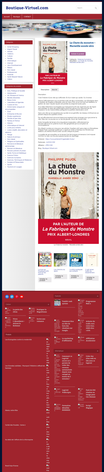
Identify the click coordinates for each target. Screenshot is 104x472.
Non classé (11, 70)
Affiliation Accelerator (90, 339)
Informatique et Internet (15, 125)
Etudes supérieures (14, 116)
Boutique (16, 17)
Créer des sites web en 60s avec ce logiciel (91, 359)
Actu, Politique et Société (16, 91)
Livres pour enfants (14, 128)
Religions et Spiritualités (15, 141)
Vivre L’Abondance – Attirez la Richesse (19, 322)
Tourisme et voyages (14, 167)
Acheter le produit (77, 54)
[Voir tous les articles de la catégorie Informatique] (97, 351)
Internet (10, 63)
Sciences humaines (84, 59)
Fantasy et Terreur (13, 121)
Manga (9, 135)
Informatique (11, 61)
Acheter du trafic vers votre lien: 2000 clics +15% (90, 325)
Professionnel (12, 72)
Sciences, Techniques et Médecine (19, 160)
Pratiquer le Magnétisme (42, 310)
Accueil (7, 17)
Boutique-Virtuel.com (27, 7)
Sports (9, 164)
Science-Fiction (12, 155)
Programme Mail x (91, 302)
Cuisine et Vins (12, 105)
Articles (9, 51)
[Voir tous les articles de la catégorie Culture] (48, 304)
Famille (9, 58)
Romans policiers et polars (16, 151)
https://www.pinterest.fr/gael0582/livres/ (60, 139)
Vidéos (9, 79)
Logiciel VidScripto (66, 391)
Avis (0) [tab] (54, 90)
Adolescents (11, 93)
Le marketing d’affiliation (67, 339)
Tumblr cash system (67, 302)
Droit (9, 111)
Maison (9, 68)
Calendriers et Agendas (15, 102)
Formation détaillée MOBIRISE (66, 407)
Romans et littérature (14, 148)
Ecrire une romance (41, 320)
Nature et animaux (13, 137)
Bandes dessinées (13, 98)
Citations (10, 54)
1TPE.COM (49, 145)
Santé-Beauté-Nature (15, 77)
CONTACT (27, 17)
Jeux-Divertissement (14, 65)
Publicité (10, 74)
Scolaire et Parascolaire (15, 162)
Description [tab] (45, 90)
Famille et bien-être (14, 118)
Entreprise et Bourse (14, 114)
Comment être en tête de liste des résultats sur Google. (68, 325)
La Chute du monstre (85, 61)
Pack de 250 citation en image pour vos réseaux (90, 393)
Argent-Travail (12, 49)
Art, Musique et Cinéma (15, 95)
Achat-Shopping (13, 47)
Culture (9, 56)
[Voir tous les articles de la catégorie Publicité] (97, 296)
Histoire (10, 123)
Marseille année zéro (77, 62)
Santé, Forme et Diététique (16, 153)
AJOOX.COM (50, 142)
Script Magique (89, 406)
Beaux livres (11, 100)
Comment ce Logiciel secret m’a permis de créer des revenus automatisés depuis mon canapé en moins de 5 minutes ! (67, 367)
